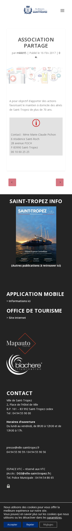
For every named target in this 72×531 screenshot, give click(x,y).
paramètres (54, 517)
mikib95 (21, 53)
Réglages (48, 524)
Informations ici (19, 301)
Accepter (12, 524)
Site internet (17, 317)
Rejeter (30, 524)
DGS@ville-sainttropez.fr (33, 473)
